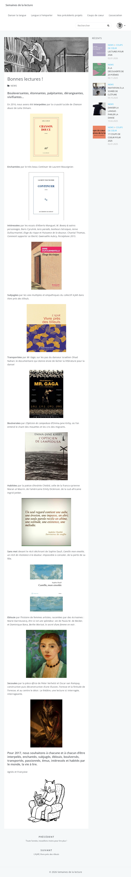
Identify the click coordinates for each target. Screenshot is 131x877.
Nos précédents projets (69, 15)
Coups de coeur (95, 15)
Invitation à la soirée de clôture (116, 91)
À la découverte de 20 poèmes (116, 71)
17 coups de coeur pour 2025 (114, 137)
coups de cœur (115, 47)
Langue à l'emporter (42, 15)
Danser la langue (17, 15)
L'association (115, 15)
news (14, 85)
